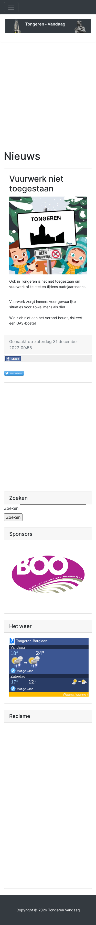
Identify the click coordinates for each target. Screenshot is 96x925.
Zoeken (11, 508)
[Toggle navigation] (11, 7)
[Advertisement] (48, 93)
